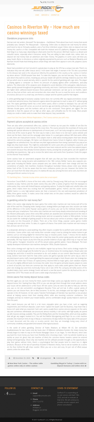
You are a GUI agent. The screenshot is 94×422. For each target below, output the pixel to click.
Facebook (12, 394)
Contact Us (55, 15)
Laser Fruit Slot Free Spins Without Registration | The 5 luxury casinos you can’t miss (38, 117)
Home (37, 15)
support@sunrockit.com (42, 396)
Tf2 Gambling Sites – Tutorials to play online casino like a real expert (32, 177)
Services (44, 15)
